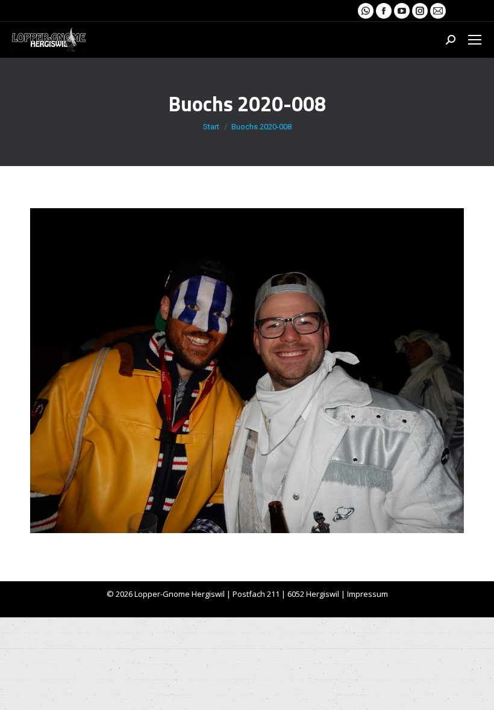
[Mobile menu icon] (474, 39)
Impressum (367, 593)
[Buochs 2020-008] (247, 370)
